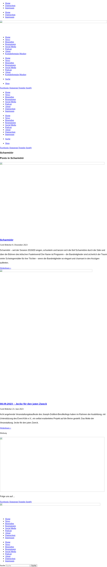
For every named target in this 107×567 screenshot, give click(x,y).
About (7, 51)
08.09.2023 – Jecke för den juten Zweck (23, 403)
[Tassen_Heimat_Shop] (52, 491)
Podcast (8, 49)
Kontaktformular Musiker (15, 54)
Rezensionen (10, 44)
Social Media (10, 46)
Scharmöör (6, 239)
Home (7, 3)
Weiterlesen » (5, 268)
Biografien (9, 42)
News (7, 39)
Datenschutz (10, 5)
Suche (2, 565)
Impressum (9, 8)
